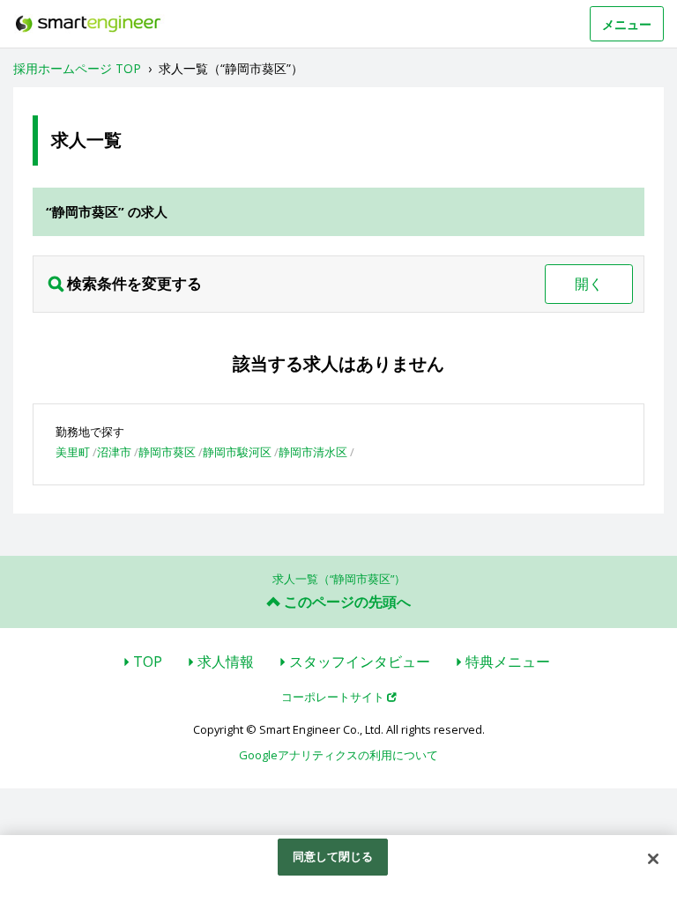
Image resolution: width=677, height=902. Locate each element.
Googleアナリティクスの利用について (338, 755)
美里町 (73, 452)
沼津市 (114, 452)
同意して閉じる (333, 856)
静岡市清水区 (313, 452)
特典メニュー (507, 661)
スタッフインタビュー (359, 661)
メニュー (626, 24)
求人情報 (225, 661)
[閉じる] (653, 858)
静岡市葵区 (167, 452)
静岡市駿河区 (237, 452)
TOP (147, 661)
